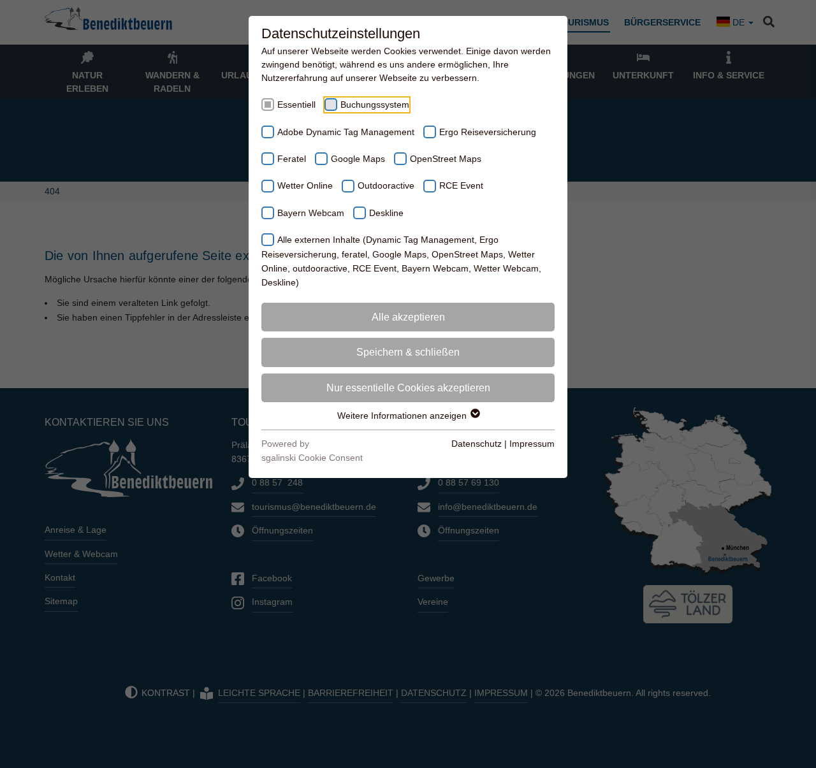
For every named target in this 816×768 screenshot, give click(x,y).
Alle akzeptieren (408, 317)
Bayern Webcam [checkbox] (310, 213)
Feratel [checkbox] (291, 159)
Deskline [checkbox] (386, 213)
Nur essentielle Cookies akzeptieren (408, 387)
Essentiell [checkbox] (296, 104)
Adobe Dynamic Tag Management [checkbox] (345, 132)
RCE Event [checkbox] (461, 185)
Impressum (532, 443)
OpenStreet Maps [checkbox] (445, 159)
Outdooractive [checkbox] (386, 185)
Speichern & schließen (408, 352)
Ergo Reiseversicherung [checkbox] (487, 132)
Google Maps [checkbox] (358, 159)
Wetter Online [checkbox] (305, 185)
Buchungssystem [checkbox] (374, 104)
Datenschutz (476, 443)
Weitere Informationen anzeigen (403, 415)
